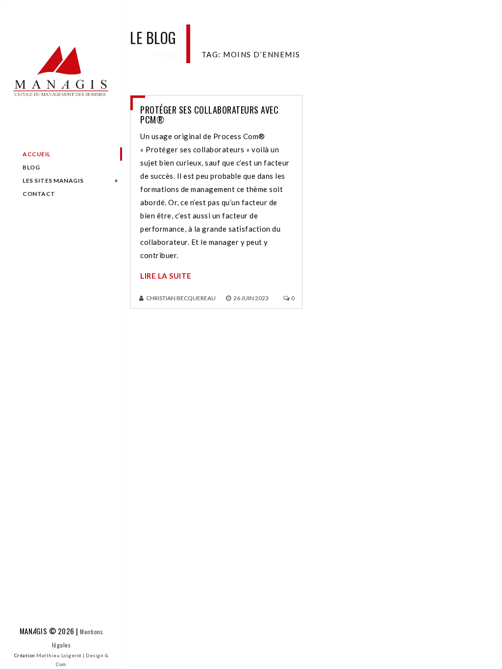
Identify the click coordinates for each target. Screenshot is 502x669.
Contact (39, 193)
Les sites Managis (53, 180)
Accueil (36, 154)
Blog (31, 167)
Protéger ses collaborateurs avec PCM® (209, 114)
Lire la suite (166, 275)
